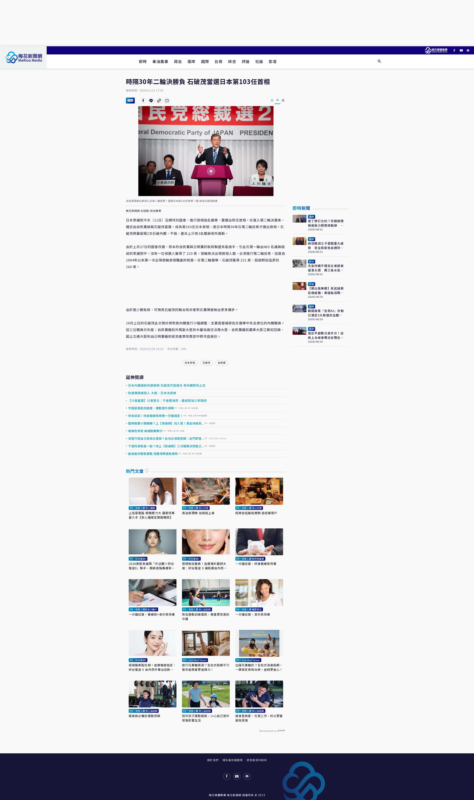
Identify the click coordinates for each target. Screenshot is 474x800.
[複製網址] (159, 101)
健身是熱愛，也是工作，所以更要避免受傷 (259, 718)
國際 (205, 61)
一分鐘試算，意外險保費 (252, 614)
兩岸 (192, 61)
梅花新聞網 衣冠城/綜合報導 (143, 211)
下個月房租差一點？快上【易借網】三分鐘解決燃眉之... (166, 446)
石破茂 (206, 362)
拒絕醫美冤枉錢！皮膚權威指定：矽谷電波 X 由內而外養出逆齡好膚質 (152, 667)
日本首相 (190, 362)
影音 (273, 61)
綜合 (232, 61)
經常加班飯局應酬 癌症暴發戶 (256, 513)
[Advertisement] (237, 23)
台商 (219, 61)
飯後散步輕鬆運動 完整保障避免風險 (153, 453)
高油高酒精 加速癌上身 (198, 513)
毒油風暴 (160, 61)
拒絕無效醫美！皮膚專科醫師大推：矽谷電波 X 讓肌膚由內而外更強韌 (204, 565)
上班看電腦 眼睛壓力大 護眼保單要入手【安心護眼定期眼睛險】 (152, 515)
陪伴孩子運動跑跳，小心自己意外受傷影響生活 (206, 718)
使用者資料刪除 (257, 760)
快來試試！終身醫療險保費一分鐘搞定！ (155, 415)
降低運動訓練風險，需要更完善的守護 (206, 616)
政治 (178, 61)
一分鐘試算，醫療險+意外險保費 (152, 614)
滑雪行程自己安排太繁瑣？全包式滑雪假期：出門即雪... (166, 438)
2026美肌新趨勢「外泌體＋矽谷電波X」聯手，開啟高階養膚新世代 (152, 565)
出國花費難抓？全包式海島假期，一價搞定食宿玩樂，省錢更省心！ (259, 667)
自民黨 (222, 362)
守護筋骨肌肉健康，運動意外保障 (151, 408)
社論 (259, 61)
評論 (246, 61)
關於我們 (213, 760)
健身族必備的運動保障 (144, 716)
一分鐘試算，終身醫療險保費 (255, 563)
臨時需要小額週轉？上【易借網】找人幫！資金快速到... (166, 423)
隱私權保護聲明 (233, 760)
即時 (143, 61)
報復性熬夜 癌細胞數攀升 (145, 431)
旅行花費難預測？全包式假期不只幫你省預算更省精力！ (206, 667)
